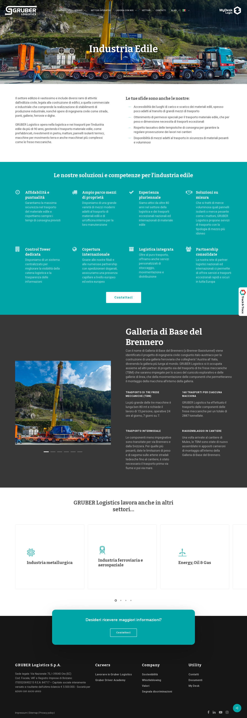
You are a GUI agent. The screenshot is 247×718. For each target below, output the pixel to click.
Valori (145, 685)
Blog (174, 10)
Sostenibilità (150, 674)
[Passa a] (187, 10)
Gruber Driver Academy (110, 680)
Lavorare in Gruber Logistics (113, 674)
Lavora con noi (124, 10)
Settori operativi (101, 10)
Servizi (78, 10)
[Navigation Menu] (218, 8)
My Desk (194, 685)
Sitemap (33, 712)
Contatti (161, 10)
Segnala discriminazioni (157, 691)
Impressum (21, 712)
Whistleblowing (151, 680)
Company (61, 10)
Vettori (146, 10)
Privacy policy (46, 712)
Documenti (195, 680)
